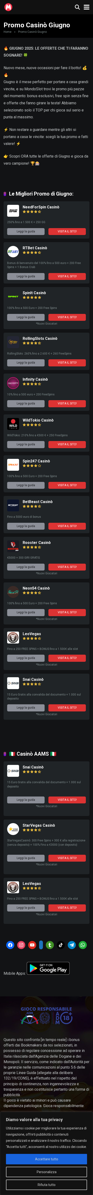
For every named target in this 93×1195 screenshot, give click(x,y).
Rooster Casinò (37, 542)
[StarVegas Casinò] (13, 833)
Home (7, 32)
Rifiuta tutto (47, 1185)
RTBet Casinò (35, 248)
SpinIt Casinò (34, 293)
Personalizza (47, 1172)
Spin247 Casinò (36, 461)
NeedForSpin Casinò (41, 207)
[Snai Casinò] (13, 688)
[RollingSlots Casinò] (13, 347)
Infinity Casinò (35, 379)
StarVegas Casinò (39, 825)
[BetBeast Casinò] (13, 510)
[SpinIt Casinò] (13, 301)
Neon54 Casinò (36, 588)
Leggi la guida (26, 231)
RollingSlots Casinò (40, 338)
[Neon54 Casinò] (13, 596)
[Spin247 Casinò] (13, 469)
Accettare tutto (46, 1159)
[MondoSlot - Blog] (8, 6)
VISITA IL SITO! (67, 231)
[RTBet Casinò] (13, 256)
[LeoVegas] (13, 642)
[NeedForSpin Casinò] (13, 215)
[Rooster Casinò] (13, 551)
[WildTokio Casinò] (13, 428)
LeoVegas (32, 634)
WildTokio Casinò (38, 420)
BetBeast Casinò (38, 501)
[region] (46, 1153)
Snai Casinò (33, 679)
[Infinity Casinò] (13, 387)
